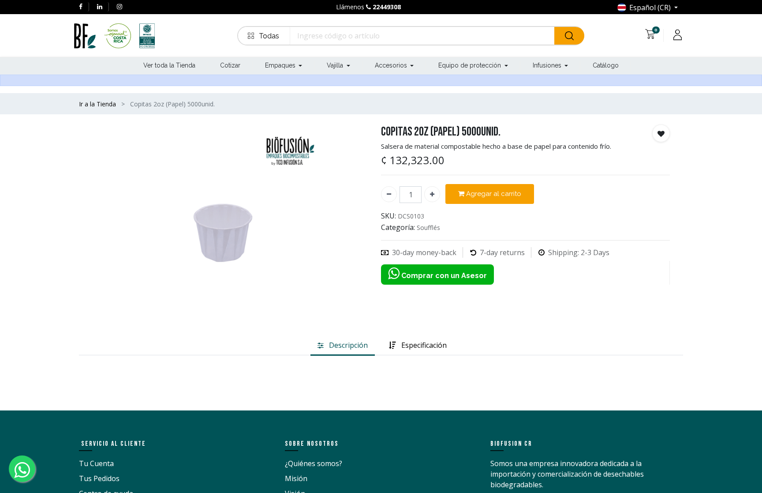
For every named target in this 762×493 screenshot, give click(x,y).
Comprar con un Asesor (443, 275)
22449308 (387, 7)
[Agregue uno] (432, 194)
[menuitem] (169, 66)
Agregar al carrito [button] (492, 194)
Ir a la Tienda (97, 104)
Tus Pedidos (99, 478)
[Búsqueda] (569, 36)
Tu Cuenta (96, 463)
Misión (296, 478)
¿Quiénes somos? (313, 463)
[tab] (342, 345)
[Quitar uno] (389, 194)
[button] (264, 36)
